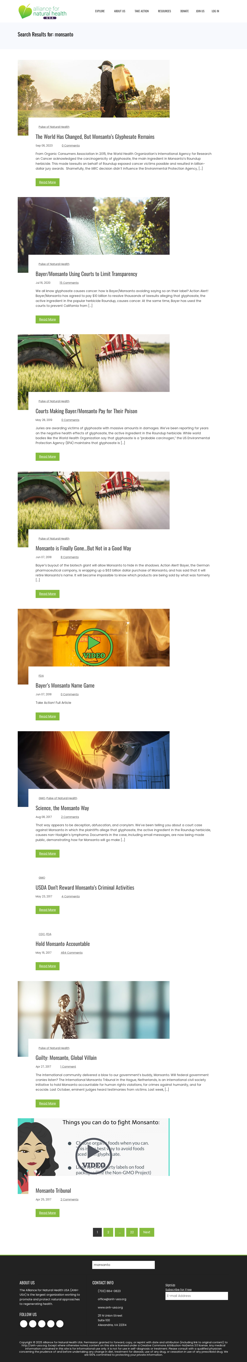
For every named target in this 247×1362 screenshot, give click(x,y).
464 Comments (72, 953)
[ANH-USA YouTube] (59, 1323)
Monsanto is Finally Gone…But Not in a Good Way (83, 548)
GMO (42, 798)
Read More (47, 182)
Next (146, 1232)
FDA (41, 676)
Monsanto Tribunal (53, 1190)
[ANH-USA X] (32, 1323)
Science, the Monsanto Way (62, 808)
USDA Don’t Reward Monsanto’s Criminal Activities (85, 887)
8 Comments (70, 557)
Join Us (200, 11)
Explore (100, 11)
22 (132, 1232)
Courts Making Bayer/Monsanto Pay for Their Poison (86, 411)
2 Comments (70, 817)
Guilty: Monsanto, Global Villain (66, 1057)
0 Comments (71, 145)
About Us (119, 11)
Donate (184, 11)
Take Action (142, 11)
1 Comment (68, 1067)
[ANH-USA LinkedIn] (50, 1323)
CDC (42, 934)
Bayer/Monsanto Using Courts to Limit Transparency (86, 274)
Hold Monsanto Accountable (63, 943)
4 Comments (70, 896)
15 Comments (69, 283)
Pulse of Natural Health (54, 127)
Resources (164, 11)
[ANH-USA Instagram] (41, 1323)
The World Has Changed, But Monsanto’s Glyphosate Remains (95, 136)
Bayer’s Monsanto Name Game (65, 685)
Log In (215, 11)
